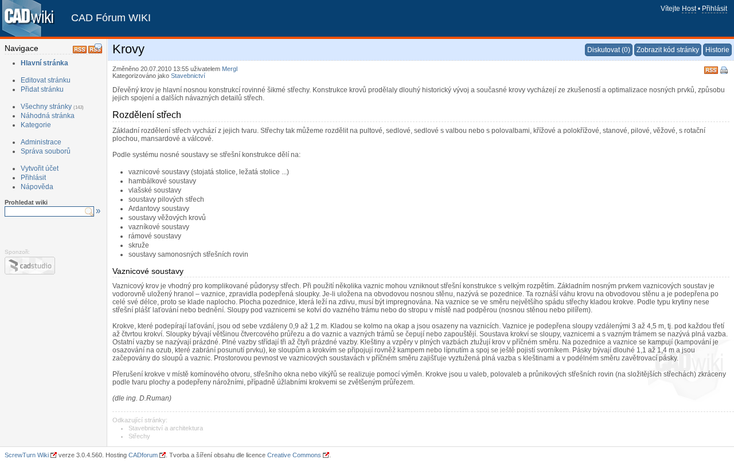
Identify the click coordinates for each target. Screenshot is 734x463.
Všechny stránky (46, 107)
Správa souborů (46, 151)
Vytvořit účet (39, 168)
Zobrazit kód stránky (668, 50)
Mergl (229, 68)
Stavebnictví (188, 75)
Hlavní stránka (44, 63)
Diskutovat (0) (608, 50)
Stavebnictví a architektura (165, 428)
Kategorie (36, 125)
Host (689, 9)
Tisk (724, 71)
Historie (717, 50)
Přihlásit (714, 9)
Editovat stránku (46, 80)
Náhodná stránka (48, 116)
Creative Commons (294, 455)
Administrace (41, 142)
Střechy (139, 436)
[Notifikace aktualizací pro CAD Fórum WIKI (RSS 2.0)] (80, 51)
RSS (711, 69)
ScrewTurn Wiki (27, 455)
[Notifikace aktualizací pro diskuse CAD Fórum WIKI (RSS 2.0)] (95, 51)
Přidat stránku (42, 89)
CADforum (143, 455)
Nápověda (37, 187)
